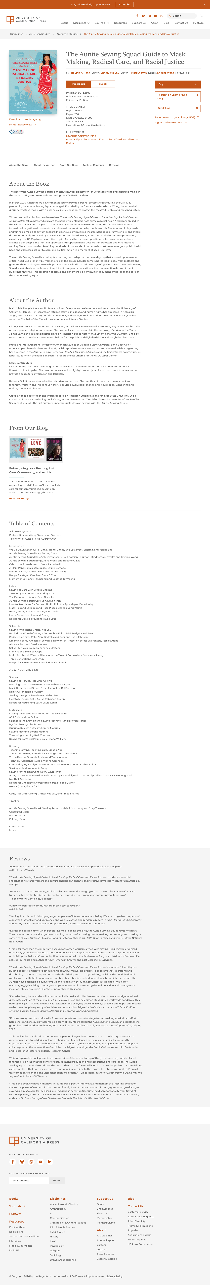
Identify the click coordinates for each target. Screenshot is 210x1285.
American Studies (39, 33)
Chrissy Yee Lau (110, 72)
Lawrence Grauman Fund (81, 135)
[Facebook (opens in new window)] (137, 16)
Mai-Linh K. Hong (80, 72)
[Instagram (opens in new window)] (149, 16)
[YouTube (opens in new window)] (155, 16)
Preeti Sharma (138, 72)
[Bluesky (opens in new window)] (143, 16)
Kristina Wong (165, 72)
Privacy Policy (114, 1276)
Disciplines (16, 33)
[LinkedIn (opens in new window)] (161, 16)
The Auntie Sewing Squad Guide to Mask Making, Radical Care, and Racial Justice (131, 33)
